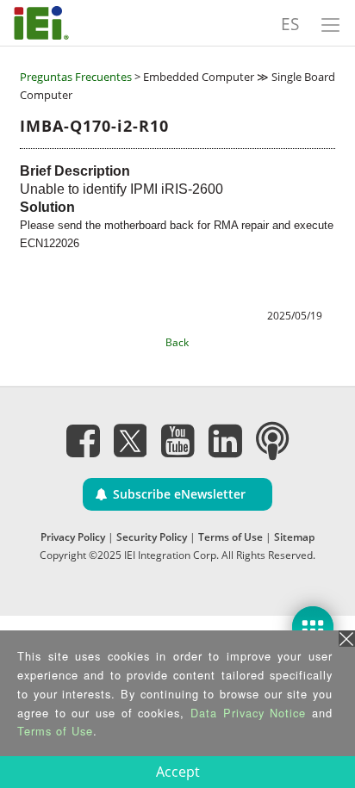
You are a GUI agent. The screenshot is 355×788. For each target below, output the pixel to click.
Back (177, 342)
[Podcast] (272, 440)
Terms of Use (230, 537)
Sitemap (294, 537)
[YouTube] (177, 440)
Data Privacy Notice (248, 712)
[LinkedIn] (225, 440)
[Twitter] (130, 435)
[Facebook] (82, 440)
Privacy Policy (72, 537)
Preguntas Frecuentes (76, 76)
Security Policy (151, 537)
